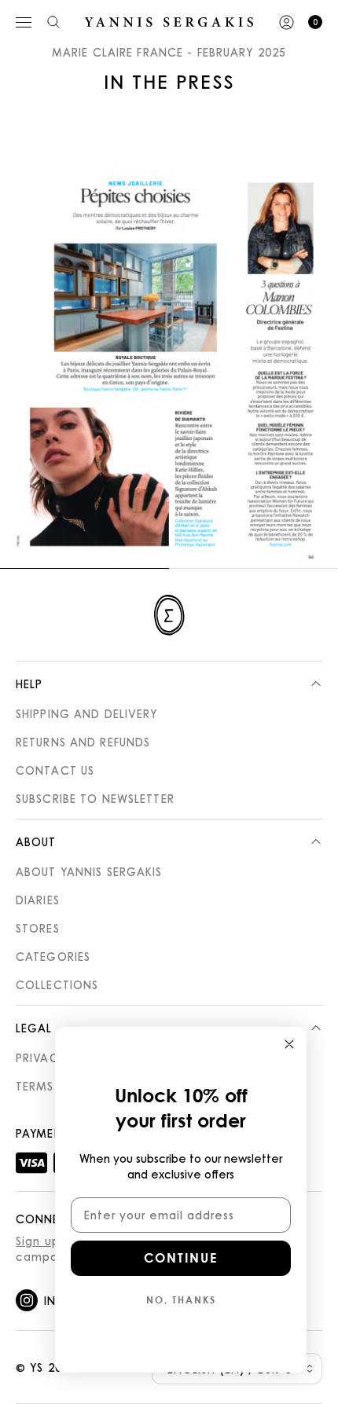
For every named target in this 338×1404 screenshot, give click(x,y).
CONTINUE (181, 1257)
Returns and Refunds (83, 742)
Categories (53, 956)
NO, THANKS (181, 1299)
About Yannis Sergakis (89, 871)
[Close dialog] (289, 1044)
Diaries (38, 899)
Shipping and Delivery (87, 713)
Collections (57, 984)
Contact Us (55, 770)
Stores (38, 928)
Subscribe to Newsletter (95, 798)
